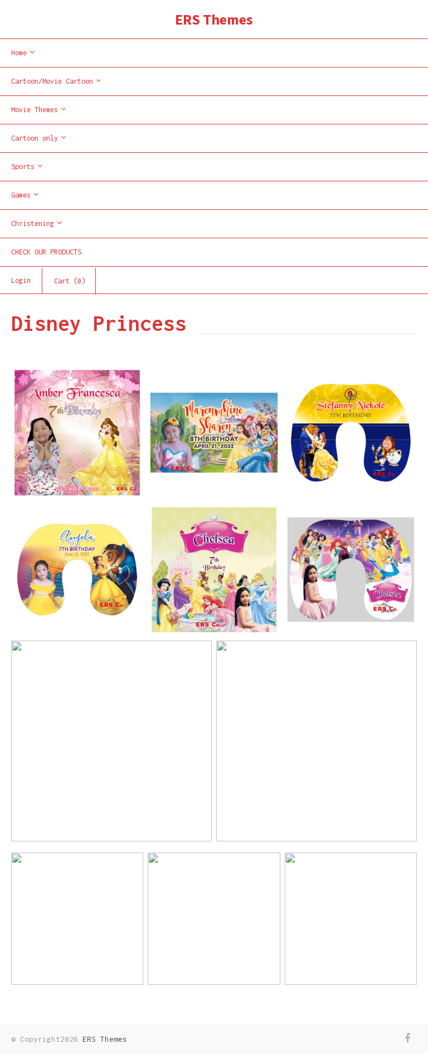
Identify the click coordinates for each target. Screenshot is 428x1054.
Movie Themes (34, 109)
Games (21, 195)
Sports (23, 166)
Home (19, 53)
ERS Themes (214, 19)
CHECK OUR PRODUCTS (46, 252)
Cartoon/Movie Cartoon (52, 81)
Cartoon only (34, 138)
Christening (32, 223)
